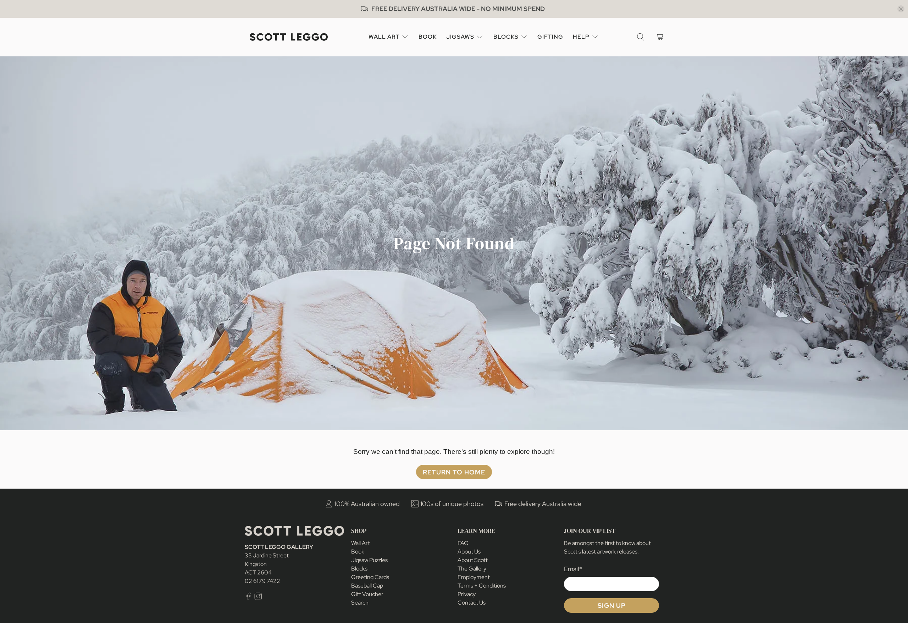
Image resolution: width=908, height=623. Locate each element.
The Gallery (472, 568)
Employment (474, 577)
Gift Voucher (367, 594)
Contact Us (472, 602)
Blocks (506, 36)
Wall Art (384, 36)
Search (360, 602)
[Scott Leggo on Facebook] (249, 598)
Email (573, 569)
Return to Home (454, 472)
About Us (469, 551)
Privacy (467, 594)
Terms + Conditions (482, 585)
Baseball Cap (367, 585)
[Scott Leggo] (289, 37)
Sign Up (612, 605)
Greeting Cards (370, 577)
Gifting (550, 36)
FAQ (463, 543)
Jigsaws (460, 36)
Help (581, 36)
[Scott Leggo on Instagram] (258, 598)
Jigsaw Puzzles (369, 560)
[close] (900, 8)
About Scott (473, 560)
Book (428, 36)
